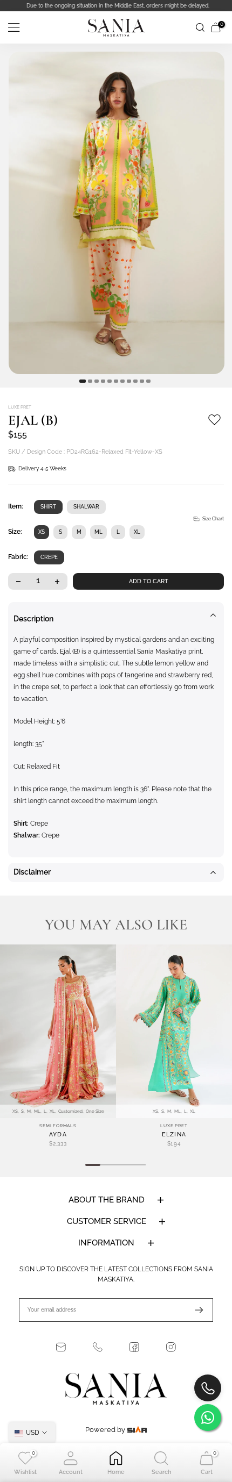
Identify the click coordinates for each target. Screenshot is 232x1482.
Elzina (174, 1134)
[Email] (61, 1347)
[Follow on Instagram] (171, 1347)
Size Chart (213, 518)
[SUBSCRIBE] (193, 1310)
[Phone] (98, 1347)
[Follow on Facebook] (134, 1347)
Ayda (58, 1134)
